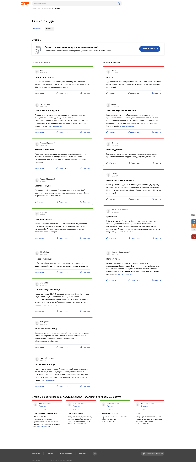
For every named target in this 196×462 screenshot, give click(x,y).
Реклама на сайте (66, 454)
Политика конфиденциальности (62, 460)
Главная (34, 8)
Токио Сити (43, 406)
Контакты (82, 454)
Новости (50, 454)
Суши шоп (144, 406)
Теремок (110, 406)
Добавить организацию (154, 453)
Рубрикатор (36, 454)
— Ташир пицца (44, 8)
